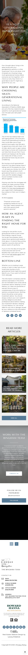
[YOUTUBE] (17, 627)
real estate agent (15, 254)
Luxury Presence (14, 637)
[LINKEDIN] (10, 627)
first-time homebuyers (17, 188)
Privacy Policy (21, 645)
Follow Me (14, 500)
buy (20, 73)
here (23, 107)
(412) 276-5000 (9, 589)
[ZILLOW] (23, 627)
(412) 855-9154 (9, 585)
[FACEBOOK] (4, 627)
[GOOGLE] (20, 627)
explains (10, 197)
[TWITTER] (14, 627)
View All (14, 418)
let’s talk (9, 275)
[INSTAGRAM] (7, 627)
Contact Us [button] (14, 473)
